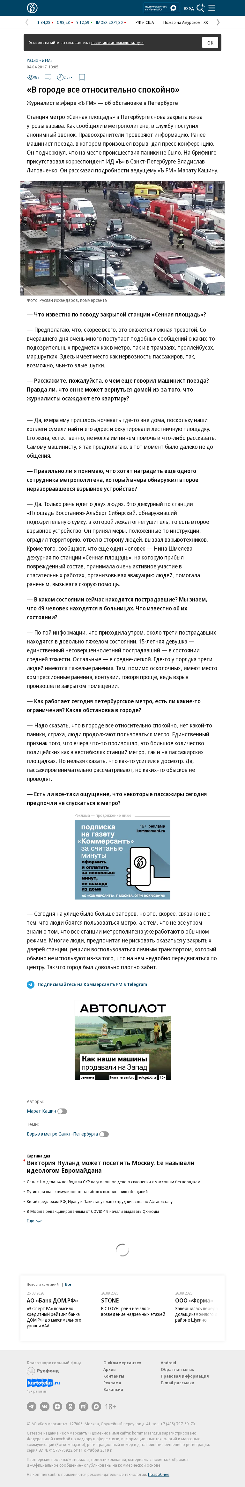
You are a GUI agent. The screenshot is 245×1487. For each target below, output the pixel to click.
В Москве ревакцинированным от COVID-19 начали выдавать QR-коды (93, 1211)
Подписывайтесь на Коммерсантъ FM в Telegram (92, 984)
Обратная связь (177, 1369)
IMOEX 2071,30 (109, 22)
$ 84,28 (43, 22)
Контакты (113, 1376)
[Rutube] (83, 1406)
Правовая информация (185, 1376)
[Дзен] (57, 1406)
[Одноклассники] (70, 1406)
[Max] (96, 1406)
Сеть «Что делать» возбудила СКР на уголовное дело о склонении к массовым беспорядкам (113, 1182)
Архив (109, 1369)
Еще (30, 1221)
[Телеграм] (31, 1406)
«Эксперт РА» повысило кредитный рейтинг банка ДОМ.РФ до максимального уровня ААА (54, 1317)
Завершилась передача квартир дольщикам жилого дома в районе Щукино (207, 1314)
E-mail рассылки (177, 1383)
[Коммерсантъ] (32, 8)
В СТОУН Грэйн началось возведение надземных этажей (133, 1311)
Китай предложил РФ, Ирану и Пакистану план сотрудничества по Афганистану (100, 1201)
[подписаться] (63, 1111)
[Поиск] (200, 8)
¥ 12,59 (82, 22)
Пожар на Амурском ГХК (185, 22)
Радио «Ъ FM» (39, 60)
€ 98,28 (63, 22)
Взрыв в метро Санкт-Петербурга (62, 1133)
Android (168, 1362)
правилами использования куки (117, 42)
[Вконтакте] (44, 1406)
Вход (189, 8)
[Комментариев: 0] (48, 77)
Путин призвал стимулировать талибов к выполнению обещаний (87, 1191)
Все (68, 1284)
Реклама (112, 1383)
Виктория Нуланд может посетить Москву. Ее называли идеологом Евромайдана (111, 1166)
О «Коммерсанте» (122, 1362)
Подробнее (158, 1474)
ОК (210, 42)
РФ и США (145, 22)
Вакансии (113, 1389)
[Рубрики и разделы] (212, 8)
